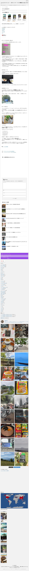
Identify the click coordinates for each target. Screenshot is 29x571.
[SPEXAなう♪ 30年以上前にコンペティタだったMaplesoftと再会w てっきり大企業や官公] (7, 445)
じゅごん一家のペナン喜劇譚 (5, 470)
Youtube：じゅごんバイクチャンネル (5, 253)
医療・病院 (2, 294)
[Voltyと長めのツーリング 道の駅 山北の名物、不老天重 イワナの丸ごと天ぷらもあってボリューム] (7, 459)
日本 (1, 277)
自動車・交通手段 (3, 293)
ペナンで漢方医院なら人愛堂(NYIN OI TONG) (6, 314)
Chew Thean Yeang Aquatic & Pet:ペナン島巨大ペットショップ (15, 218)
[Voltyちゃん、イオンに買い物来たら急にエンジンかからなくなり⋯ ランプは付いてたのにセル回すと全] (7, 416)
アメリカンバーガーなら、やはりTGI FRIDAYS (10, 152)
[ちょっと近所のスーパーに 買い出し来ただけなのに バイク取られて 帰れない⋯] (21, 331)
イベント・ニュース (3, 290)
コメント (4, 182)
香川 (1, 278)
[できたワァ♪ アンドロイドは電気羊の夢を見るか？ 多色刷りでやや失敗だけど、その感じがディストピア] (7, 331)
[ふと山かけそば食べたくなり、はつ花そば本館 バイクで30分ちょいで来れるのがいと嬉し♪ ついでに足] (7, 430)
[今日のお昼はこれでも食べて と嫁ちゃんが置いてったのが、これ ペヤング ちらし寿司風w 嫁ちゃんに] (21, 388)
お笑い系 (2, 309)
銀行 (1, 295)
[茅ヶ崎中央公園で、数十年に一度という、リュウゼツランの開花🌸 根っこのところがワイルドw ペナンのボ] (7, 359)
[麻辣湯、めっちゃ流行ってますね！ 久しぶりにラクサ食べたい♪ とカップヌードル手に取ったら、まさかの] (7, 374)
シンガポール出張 (3, 298)
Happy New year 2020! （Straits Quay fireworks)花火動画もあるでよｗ (16, 213)
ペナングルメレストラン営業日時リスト (6, 258)
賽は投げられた (2, 317)
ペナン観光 (2, 289)
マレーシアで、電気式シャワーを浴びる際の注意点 (13, 227)
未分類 (1, 311)
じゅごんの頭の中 (3, 264)
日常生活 (2, 296)
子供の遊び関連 (2, 292)
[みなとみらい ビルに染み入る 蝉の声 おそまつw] (21, 345)
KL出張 (1, 297)
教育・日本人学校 (3, 291)
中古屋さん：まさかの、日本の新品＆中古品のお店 (13, 204)
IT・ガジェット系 (3, 266)
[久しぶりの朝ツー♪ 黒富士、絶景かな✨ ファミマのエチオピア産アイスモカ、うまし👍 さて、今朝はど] (21, 359)
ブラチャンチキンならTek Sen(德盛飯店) (9, 151)
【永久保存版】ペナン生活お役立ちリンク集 (12, 246)
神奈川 (1, 279)
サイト (4, 195)
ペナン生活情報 (5, 146)
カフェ (1, 286)
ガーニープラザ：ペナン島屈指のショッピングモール (13, 232)
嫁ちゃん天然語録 (3, 265)
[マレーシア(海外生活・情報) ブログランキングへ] (14, 35)
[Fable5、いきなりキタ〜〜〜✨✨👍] (21, 416)
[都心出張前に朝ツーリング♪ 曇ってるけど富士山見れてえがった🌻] (21, 445)
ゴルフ (1, 310)
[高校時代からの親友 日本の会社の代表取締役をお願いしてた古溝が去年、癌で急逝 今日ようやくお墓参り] (21, 459)
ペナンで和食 (2, 284)
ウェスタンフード (3, 285)
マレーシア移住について (4, 287)
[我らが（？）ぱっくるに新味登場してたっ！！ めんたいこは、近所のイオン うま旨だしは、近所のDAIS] (21, 430)
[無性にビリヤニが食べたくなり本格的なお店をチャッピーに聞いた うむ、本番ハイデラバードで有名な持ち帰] (7, 345)
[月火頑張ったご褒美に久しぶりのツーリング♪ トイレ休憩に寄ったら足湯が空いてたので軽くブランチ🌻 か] (21, 374)
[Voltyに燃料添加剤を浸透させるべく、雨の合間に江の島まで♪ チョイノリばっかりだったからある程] (7, 388)
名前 (3, 190)
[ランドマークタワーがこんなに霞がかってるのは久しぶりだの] (21, 402)
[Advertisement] (14, 166)
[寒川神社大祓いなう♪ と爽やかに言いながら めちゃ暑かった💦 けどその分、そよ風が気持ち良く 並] (7, 402)
